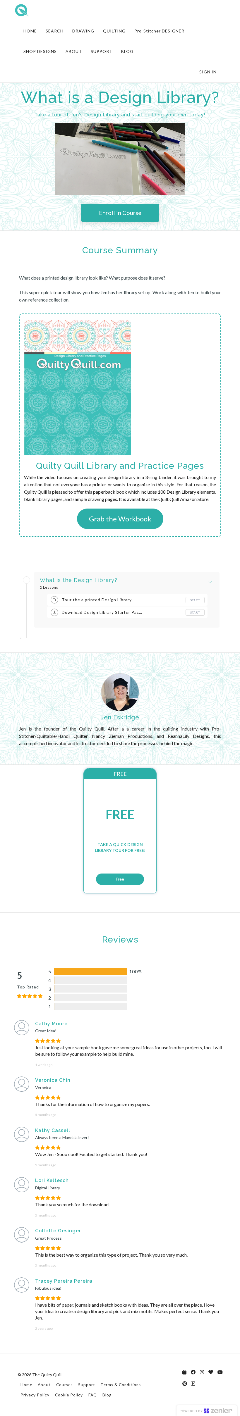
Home (26, 1384)
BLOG (127, 51)
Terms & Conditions (121, 1384)
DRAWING (83, 30)
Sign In (208, 71)
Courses (64, 1384)
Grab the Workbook (120, 518)
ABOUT (74, 51)
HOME (30, 30)
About (44, 1384)
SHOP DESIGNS (40, 51)
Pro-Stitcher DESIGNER (159, 30)
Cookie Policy (69, 1395)
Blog (107, 1395)
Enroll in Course (120, 212)
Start (195, 600)
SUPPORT (101, 51)
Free (120, 878)
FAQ (92, 1395)
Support (86, 1384)
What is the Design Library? (78, 580)
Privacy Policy (34, 1395)
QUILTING (114, 30)
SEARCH (55, 30)
